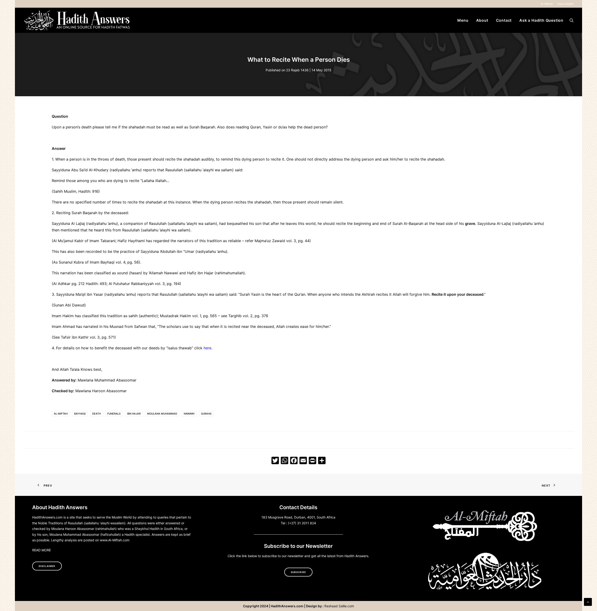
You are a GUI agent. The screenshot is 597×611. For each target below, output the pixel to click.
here (207, 348)
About (482, 20)
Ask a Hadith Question (541, 20)
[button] (571, 20)
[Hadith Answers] (77, 20)
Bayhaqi (80, 413)
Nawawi (189, 413)
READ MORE (41, 550)
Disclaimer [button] (47, 566)
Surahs (206, 413)
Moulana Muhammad (162, 413)
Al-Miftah (547, 4)
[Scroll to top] (588, 601)
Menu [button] (462, 20)
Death (96, 413)
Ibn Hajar (134, 413)
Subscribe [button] (298, 572)
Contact (504, 20)
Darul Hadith (565, 4)
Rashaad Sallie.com (339, 606)
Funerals (114, 413)
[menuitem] (548, 4)
